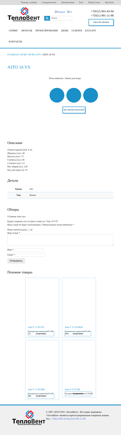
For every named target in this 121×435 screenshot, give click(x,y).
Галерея (77, 30)
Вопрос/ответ (94, 2)
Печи (23, 54)
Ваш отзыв (13, 233)
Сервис (13, 30)
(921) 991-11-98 (77, 418)
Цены (64, 30)
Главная (13, 54)
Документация (67, 2)
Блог (81, 2)
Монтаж (26, 30)
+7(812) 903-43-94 (102, 11)
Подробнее (41, 334)
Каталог (90, 30)
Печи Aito (34, 54)
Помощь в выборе (29, 2)
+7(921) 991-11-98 (102, 15)
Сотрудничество (49, 2)
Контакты (109, 2)
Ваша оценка (14, 229)
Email (11, 254)
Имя (10, 249)
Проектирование (46, 30)
